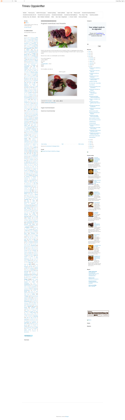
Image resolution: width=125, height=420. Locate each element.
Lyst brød (26, 191)
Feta (35, 92)
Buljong (25, 60)
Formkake (26, 102)
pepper (27, 227)
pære (30, 239)
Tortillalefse (26, 311)
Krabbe (35, 170)
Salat (30, 262)
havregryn (29, 127)
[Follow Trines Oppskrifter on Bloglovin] (28, 336)
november (91, 59)
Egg (34, 82)
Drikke (52, 16)
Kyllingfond (28, 176)
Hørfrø (31, 146)
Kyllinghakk (34, 176)
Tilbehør (29, 306)
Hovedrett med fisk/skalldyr (57, 14)
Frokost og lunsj (31, 12)
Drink (25, 80)
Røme (25, 260)
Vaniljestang (26, 322)
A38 (28, 37)
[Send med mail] (56, 101)
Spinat (35, 289)
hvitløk (25, 138)
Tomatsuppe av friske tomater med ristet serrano (95, 131)
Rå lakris (32, 261)
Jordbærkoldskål (92, 123)
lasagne (35, 186)
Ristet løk (33, 248)
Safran (37, 261)
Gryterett (36, 118)
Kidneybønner (31, 158)
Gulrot (34, 122)
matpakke (26, 199)
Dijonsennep (33, 76)
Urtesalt (30, 316)
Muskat (37, 205)
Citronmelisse (26, 71)
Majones (26, 193)
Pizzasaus (26, 234)
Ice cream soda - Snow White (95, 83)
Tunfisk (36, 311)
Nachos (35, 208)
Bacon (36, 47)
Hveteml (33, 135)
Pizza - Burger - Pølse (83, 14)
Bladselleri (36, 52)
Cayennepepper (27, 65)
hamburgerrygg (33, 126)
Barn (35, 49)
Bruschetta (36, 58)
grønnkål (35, 119)
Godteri (25, 113)
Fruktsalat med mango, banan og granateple (94, 116)
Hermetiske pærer (27, 130)
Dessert (34, 75)
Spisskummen (27, 290)
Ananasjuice (28, 41)
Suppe (26, 296)
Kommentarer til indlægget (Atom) (52, 146)
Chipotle (35, 69)
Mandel (36, 194)
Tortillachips (34, 310)
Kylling (30, 175)
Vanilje (25, 319)
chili (34, 66)
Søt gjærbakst (27, 301)
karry (27, 157)
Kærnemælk (32, 180)
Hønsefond (26, 146)
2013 (89, 54)
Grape (26, 114)
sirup (31, 270)
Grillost (33, 116)
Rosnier (30, 251)
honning (36, 131)
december (91, 57)
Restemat (33, 245)
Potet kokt (29, 237)
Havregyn (36, 127)
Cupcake (27, 74)
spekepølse (26, 289)
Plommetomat (35, 234)
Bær (26, 63)
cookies (31, 71)
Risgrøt (29, 248)
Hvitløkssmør (26, 141)
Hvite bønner (31, 137)
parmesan (26, 224)
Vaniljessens (34, 321)
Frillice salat (36, 102)
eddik (25, 82)
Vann (25, 323)
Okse (34, 213)
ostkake (30, 219)
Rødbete (26, 255)
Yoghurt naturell (27, 329)
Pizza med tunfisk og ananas (95, 119)
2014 (89, 53)
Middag (25, 203)
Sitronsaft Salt (34, 271)
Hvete (30, 133)
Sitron (35, 270)
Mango (28, 195)
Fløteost (34, 99)
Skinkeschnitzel (28, 276)
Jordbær (30, 150)
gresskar (27, 115)
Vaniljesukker (34, 322)
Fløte (29, 99)
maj (90, 141)
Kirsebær (31, 159)
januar (90, 147)
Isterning (25, 149)
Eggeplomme (26, 85)
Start (62, 144)
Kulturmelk (26, 175)
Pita (36, 232)
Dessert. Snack (26, 76)
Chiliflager (26, 67)
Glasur (37, 110)
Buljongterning (31, 60)
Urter (26, 316)
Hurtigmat (36, 132)
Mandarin (31, 194)
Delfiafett (29, 75)
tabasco (35, 302)
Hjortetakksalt (26, 131)
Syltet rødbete (30, 300)
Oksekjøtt (34, 214)
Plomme (30, 234)
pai (37, 219)
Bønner (25, 64)
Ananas (36, 39)
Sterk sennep (30, 292)
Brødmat (31, 59)
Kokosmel (31, 165)
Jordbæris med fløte (93, 81)
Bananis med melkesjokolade (93, 92)
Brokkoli (36, 57)
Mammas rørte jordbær (93, 111)
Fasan (29, 88)
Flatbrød (35, 98)
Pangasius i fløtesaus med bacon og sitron (97, 193)
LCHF (31, 187)
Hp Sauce (27, 132)
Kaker (30, 153)
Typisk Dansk (53, 102)
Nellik (25, 210)
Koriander (26, 170)
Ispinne (35, 148)
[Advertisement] (30, 376)
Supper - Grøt (69, 12)
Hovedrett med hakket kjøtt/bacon (70, 14)
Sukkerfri (31, 295)
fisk (35, 96)
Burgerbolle (28, 61)
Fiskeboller (26, 98)
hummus (32, 132)
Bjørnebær (31, 52)
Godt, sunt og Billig (92, 285)
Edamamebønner (29, 81)
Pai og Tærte (28, 220)
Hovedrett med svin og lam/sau (44, 14)
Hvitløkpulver (26, 140)
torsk (37, 308)
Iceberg (35, 146)
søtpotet (30, 302)
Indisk (31, 147)
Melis (28, 200)
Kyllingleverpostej (27, 177)
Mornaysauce (26, 204)
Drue (28, 80)
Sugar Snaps (26, 294)
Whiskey (35, 326)
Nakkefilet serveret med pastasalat (94, 77)
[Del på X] (59, 101)
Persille (31, 229)
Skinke (37, 275)
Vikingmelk (34, 324)
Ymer (32, 328)
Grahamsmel (30, 113)
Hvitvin (35, 141)
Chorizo (29, 70)
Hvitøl (31, 142)
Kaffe (30, 152)
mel (37, 199)
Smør (26, 279)
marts (90, 144)
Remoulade (34, 244)
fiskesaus (30, 98)
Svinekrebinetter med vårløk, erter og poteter (94, 128)
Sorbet (25, 286)
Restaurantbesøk (27, 245)
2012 (89, 56)
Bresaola (25, 55)
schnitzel (36, 266)
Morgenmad (33, 203)
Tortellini (28, 310)
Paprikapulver (29, 223)
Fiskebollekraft (34, 97)
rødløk (35, 255)
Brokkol (32, 57)
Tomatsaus (26, 308)
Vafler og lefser (33, 317)
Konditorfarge (28, 169)
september (91, 63)
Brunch (32, 58)
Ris (24, 248)
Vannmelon (31, 323)
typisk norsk (26, 313)
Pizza (25, 233)
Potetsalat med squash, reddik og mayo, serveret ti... (94, 102)
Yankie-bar (28, 328)
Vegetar (29, 324)
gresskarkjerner (33, 115)
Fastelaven (34, 88)
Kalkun (35, 153)
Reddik (25, 244)
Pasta (33, 224)
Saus (32, 266)
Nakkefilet (25, 209)
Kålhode (25, 181)
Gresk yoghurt (35, 114)
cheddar (34, 65)
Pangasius (34, 220)
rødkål (31, 255)
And (32, 41)
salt (30, 264)
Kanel (34, 154)
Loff (35, 188)
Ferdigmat (26, 91)
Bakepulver (29, 48)
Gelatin (30, 108)
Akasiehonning (34, 38)
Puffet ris (35, 238)
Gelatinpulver (34, 108)
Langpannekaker (27, 186)
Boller (34, 54)
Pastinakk (25, 225)
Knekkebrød (31, 163)
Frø (28, 105)
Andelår (26, 42)
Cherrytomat (26, 66)
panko (25, 221)
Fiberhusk (31, 94)
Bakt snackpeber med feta (94, 118)
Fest (35, 91)
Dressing (35, 77)
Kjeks (25, 160)
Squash (25, 291)
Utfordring (35, 316)
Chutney (34, 70)
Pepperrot (34, 228)
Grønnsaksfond (26, 120)
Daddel (35, 74)
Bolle (30, 54)
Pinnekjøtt (27, 232)
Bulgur (35, 59)
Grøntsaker (26, 121)
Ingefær (35, 147)
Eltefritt (34, 85)
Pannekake (30, 221)
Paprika (36, 221)
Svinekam (26, 299)
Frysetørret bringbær (29, 104)
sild (28, 270)
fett (24, 93)
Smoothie (34, 277)
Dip (37, 76)
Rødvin (31, 256)
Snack (33, 281)
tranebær (31, 311)
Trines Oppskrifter (33, 6)
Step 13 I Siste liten (92, 286)
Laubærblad (26, 187)
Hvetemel (26, 135)
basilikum (33, 51)
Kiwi (35, 159)
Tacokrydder (26, 303)
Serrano (27, 269)
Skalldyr (32, 275)
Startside (24, 12)
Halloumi (34, 125)
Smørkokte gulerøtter (96, 213)
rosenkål (25, 250)
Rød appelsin (30, 254)
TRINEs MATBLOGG (93, 271)
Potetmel (25, 238)
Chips (25, 70)
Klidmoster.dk (91, 277)
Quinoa (31, 240)
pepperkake (36, 227)
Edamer (35, 81)
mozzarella (27, 205)
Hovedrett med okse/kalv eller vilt (29, 14)
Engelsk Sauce (32, 86)
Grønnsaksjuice (33, 120)
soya (29, 286)
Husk (26, 133)
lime (35, 187)
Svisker (35, 299)
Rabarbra (36, 240)
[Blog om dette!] (58, 101)
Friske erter (27, 103)
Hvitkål (35, 137)
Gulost (30, 122)
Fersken (31, 91)
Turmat (27, 312)
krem (28, 171)
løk (30, 191)
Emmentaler (26, 86)
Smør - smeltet (35, 279)
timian (35, 306)
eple (37, 86)
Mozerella (36, 204)
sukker (33, 294)
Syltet (25, 300)
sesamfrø (32, 269)
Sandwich (26, 266)
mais (35, 192)
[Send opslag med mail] (54, 100)
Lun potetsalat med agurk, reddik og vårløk (94, 79)
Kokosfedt (26, 165)
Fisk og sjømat (27, 97)
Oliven (35, 215)
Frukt (37, 103)
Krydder (36, 172)
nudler (31, 211)
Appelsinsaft (26, 43)
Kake (25, 153)
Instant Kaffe (26, 148)
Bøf (29, 63)
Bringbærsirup (26, 57)
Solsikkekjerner (27, 284)
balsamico (36, 48)
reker (29, 244)
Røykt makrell (27, 261)
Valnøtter (32, 318)
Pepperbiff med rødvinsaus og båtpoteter (94, 106)
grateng (30, 114)
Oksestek (31, 215)
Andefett (36, 41)
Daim (25, 75)
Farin (25, 88)
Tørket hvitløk (33, 313)
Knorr (31, 164)
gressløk (25, 116)
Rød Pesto (36, 254)
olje (37, 216)
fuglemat (32, 105)
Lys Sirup (35, 189)
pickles (31, 230)
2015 (89, 51)
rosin (30, 250)
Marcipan (25, 197)
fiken (36, 94)
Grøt (30, 121)
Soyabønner (34, 286)
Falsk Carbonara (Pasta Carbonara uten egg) (97, 182)
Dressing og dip (27, 78)
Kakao (34, 152)
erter (31, 87)
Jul (26, 152)
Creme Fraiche (34, 72)
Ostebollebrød (97, 202)
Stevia (36, 292)
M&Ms (35, 191)
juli (90, 66)
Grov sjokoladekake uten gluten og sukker (97, 224)
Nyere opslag (44, 144)
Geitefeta (25, 108)
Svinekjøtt (31, 299)
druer (31, 80)
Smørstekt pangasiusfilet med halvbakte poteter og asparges (97, 159)
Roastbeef (29, 249)
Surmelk (32, 296)
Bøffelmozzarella (34, 63)
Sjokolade (34, 274)
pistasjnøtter (32, 232)
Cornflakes (36, 71)
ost (34, 218)
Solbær (34, 283)
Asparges (36, 44)
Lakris (31, 182)
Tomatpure (33, 307)
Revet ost (26, 246)
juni (90, 139)
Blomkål (34, 53)
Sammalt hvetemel (32, 265)
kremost (36, 171)
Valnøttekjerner (26, 318)
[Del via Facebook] (60, 101)
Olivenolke (33, 216)
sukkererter (26, 295)
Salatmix (35, 262)
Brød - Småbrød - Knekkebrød (43, 16)
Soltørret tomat (26, 285)
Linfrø (31, 188)
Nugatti (35, 211)
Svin (49, 102)
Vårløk (25, 326)
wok (25, 327)
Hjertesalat (34, 130)
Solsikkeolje (35, 284)
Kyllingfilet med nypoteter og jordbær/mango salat (94, 134)
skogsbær (34, 276)
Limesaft (25, 188)
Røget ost (31, 257)
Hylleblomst (35, 143)
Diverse (27, 77)
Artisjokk (25, 44)
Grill (29, 116)
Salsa (25, 264)
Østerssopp (26, 332)
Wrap (37, 327)
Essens (35, 87)
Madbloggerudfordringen (28, 192)
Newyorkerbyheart (92, 281)
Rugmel (30, 252)
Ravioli (35, 243)
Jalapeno (35, 149)
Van (36, 318)
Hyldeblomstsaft (28, 143)
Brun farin (27, 58)
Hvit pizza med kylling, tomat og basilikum (94, 87)
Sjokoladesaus (26, 275)
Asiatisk (30, 44)
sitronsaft (26, 271)
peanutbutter (31, 225)
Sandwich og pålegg (52, 12)
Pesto (26, 230)
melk (33, 200)
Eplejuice (27, 87)
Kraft (25, 171)
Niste (37, 210)
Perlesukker (26, 229)
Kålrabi (30, 181)
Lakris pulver (35, 182)
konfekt (34, 169)
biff (37, 51)
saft (26, 262)
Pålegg (25, 240)
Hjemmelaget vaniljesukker (94, 135)
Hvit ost (31, 136)
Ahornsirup (28, 38)
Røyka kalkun (35, 260)
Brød (26, 59)
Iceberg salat (26, 147)
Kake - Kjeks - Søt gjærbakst (61, 16)
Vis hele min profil (27, 27)
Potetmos (30, 238)
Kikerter (36, 158)
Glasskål (32, 110)
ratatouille (31, 243)
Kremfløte (31, 171)
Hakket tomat (27, 125)
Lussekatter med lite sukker (97, 246)
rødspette (26, 256)
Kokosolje (27, 166)
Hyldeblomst (36, 142)
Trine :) (27, 22)
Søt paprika (33, 301)
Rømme (29, 260)
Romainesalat (34, 249)
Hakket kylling (33, 124)
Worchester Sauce (30, 327)
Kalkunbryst (26, 154)
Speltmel (31, 289)
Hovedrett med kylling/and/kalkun (88, 12)
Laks (34, 183)
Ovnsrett (34, 219)
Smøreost (34, 280)
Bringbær (34, 55)
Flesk (25, 99)
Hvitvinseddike (26, 142)
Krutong (27, 172)
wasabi (31, 326)
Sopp (36, 285)
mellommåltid (34, 202)
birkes (27, 52)
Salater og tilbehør (61, 12)
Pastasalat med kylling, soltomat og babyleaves (94, 97)
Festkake (30, 92)
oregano (29, 218)
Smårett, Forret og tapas (41, 12)
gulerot (25, 122)
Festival (25, 92)
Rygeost (25, 254)
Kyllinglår (34, 177)
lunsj (31, 189)
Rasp (26, 243)
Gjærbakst (35, 109)
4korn (25, 37)
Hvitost (32, 141)
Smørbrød (46, 102)
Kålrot (35, 181)
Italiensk (30, 149)
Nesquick (28, 210)
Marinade (30, 197)
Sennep (36, 268)
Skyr (25, 277)
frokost (32, 103)
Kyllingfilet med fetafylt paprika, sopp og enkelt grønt (97, 258)
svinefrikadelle (45, 63)
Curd (32, 74)
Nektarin (35, 209)
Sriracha (32, 291)
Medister (33, 199)
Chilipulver (26, 69)
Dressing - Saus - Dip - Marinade (29, 16)
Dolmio (31, 77)
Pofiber (27, 235)
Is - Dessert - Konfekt (73, 16)
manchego (26, 194)
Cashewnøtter (33, 64)
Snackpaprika (26, 283)
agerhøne (32, 37)
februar (90, 146)
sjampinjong (27, 274)
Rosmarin (25, 251)
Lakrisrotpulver (28, 183)
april (90, 142)
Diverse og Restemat (83, 16)
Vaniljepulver (28, 321)
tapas (25, 305)
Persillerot (36, 229)
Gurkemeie (26, 124)
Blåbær (25, 54)
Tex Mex (30, 305)
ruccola (35, 251)
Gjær (29, 109)
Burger (36, 60)
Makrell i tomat (33, 193)
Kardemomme (35, 155)
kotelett (30, 170)
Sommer (32, 285)
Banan (27, 49)
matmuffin (34, 198)
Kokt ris (34, 166)
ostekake (25, 219)
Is (31, 148)
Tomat (25, 307)
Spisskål (34, 290)
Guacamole (35, 121)
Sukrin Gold (36, 295)
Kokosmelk (36, 165)
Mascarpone (28, 198)
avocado (34, 46)
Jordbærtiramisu (92, 121)
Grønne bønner (29, 119)
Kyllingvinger (26, 180)
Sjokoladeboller (92, 137)
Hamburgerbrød (26, 126)
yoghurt (35, 328)
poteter (35, 237)
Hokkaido (31, 131)
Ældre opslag (81, 144)
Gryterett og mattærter (94, 14)
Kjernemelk (31, 160)
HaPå (25, 127)
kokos (35, 164)
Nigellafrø (33, 210)
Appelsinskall (33, 43)
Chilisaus (30, 69)
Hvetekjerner (34, 133)
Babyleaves (26, 47)
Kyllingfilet (36, 175)
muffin (33, 205)
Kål (36, 180)
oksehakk (26, 214)
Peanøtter (36, 225)
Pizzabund (33, 233)
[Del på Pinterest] (62, 101)
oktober (91, 61)
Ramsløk (31, 242)
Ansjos (31, 42)
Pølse (34, 239)
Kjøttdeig (25, 163)
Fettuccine (26, 94)
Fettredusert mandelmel (32, 93)
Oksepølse (26, 215)
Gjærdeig (28, 110)
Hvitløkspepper (33, 140)
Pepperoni (28, 228)
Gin (24, 109)
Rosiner (34, 250)
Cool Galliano (92, 84)
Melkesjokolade (27, 202)
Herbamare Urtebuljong (31, 129)
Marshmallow (35, 197)
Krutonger (31, 172)
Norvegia (26, 211)
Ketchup (25, 158)
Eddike (30, 82)
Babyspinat (31, 47)
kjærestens (36, 160)
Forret (31, 102)
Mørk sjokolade (27, 208)
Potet (37, 235)
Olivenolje (26, 216)
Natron (30, 209)
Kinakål (27, 159)
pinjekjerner (36, 230)
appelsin (35, 42)
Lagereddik (26, 182)
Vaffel (28, 317)
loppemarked (26, 189)
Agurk (37, 37)
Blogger (67, 416)
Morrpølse (31, 204)
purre (25, 239)
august (90, 64)
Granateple (36, 113)
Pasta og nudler (77, 12)
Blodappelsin (28, 53)
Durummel (36, 80)
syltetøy (35, 300)
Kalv (30, 154)
